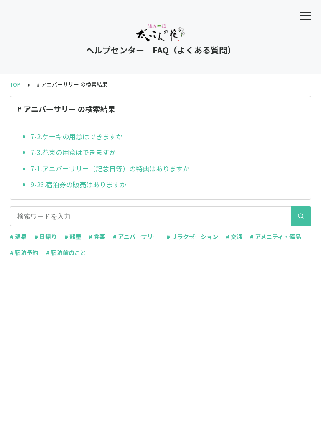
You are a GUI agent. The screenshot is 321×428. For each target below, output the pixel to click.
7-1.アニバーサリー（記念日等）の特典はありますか (110, 168)
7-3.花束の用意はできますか (73, 152)
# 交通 (234, 236)
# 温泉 (18, 236)
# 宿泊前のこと (66, 252)
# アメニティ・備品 (275, 236)
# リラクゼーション (192, 236)
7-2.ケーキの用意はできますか (76, 136)
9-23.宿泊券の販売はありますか (78, 184)
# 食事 (97, 236)
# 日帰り (45, 236)
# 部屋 (72, 236)
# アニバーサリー (136, 236)
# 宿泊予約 (24, 252)
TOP (15, 84)
